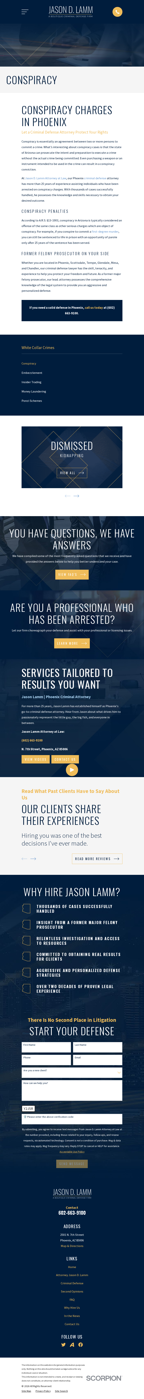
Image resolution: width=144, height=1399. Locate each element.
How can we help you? (35, 1083)
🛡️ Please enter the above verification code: (48, 1116)
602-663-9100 (72, 1212)
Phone (27, 1057)
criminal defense (95, 178)
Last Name (80, 1044)
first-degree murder (105, 232)
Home (72, 1267)
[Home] (70, 12)
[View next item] (76, 496)
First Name (29, 1044)
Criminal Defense (72, 1283)
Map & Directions (72, 1246)
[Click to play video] (72, 770)
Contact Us (72, 1324)
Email (78, 1057)
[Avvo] (72, 1344)
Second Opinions (72, 1291)
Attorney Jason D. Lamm (72, 1275)
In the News (72, 1316)
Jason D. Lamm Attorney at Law (45, 178)
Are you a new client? (35, 1070)
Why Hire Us (72, 1308)
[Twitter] (63, 1344)
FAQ (72, 1300)
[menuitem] (72, 363)
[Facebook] (80, 1344)
